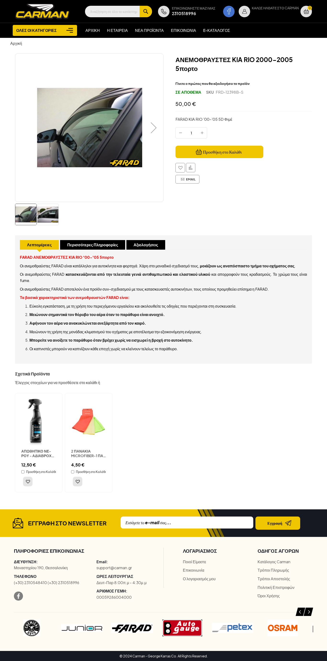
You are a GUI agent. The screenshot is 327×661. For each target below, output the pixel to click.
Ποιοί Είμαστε (194, 561)
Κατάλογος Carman (274, 561)
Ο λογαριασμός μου (199, 578)
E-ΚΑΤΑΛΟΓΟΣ (216, 30)
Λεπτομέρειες (39, 244)
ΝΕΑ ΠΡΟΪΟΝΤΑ (149, 30)
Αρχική (16, 43)
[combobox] (118, 11)
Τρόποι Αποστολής (274, 578)
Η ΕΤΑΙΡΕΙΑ (117, 30)
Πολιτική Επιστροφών (276, 587)
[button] (244, 11)
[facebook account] (229, 11)
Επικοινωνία (193, 570)
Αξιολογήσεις (146, 244)
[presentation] (300, 612)
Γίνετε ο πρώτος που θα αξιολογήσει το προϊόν (212, 83)
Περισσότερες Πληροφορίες (92, 244)
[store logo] (42, 11)
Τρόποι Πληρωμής (273, 570)
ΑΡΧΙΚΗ (92, 30)
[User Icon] (244, 11)
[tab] (39, 245)
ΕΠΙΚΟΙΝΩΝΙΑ (183, 30)
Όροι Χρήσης (269, 595)
